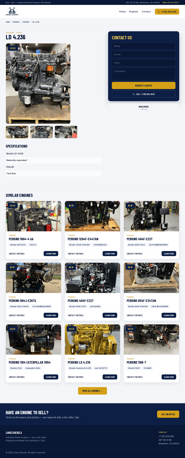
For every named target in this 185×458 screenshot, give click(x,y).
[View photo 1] (17, 132)
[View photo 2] (41, 132)
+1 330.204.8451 (168, 11)
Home (122, 11)
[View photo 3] (66, 132)
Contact (146, 11)
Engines (133, 11)
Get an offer (168, 414)
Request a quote (143, 85)
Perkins (26, 22)
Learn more (51, 253)
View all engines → (92, 390)
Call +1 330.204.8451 (145, 94)
